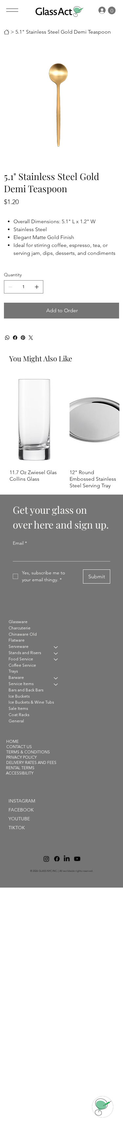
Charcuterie (20, 628)
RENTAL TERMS (20, 768)
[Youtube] (76, 858)
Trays (13, 672)
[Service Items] (56, 684)
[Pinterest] (23, 337)
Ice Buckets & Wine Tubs (31, 703)
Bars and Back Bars (26, 690)
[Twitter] (31, 337)
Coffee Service (22, 666)
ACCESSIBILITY (19, 773)
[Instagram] (46, 858)
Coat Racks (19, 715)
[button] (112, 10)
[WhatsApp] (7, 337)
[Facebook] (15, 337)
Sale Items (18, 709)
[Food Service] (56, 659)
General (16, 721)
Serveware (19, 647)
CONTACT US (19, 747)
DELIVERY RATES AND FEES (31, 763)
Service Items (21, 684)
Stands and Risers (25, 653)
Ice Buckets (19, 697)
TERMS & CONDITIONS (28, 752)
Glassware (18, 622)
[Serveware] (56, 647)
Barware (16, 678)
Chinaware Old (23, 635)
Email (20, 543)
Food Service (21, 659)
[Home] (6, 32)
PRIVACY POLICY (21, 758)
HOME (12, 742)
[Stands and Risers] (56, 653)
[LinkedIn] (66, 858)
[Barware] (56, 678)
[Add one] (36, 286)
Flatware (17, 641)
